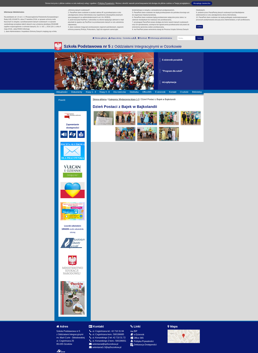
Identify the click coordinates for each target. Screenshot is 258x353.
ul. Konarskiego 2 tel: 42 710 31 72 (109, 337)
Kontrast (143, 38)
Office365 (146, 92)
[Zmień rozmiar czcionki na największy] (135, 38)
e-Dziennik (138, 334)
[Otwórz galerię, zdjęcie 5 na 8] (190, 118)
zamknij (199, 26)
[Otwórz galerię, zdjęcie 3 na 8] (147, 118)
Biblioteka (197, 92)
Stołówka (134, 92)
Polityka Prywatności (143, 341)
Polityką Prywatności (106, 3)
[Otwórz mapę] (184, 336)
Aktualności (61, 92)
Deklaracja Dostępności (145, 344)
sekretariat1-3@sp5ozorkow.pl (106, 347)
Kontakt (172, 92)
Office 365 (138, 338)
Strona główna (100, 38)
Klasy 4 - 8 (105, 92)
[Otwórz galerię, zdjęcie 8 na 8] (169, 134)
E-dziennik (160, 92)
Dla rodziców (119, 92)
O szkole (184, 92)
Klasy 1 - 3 (91, 92)
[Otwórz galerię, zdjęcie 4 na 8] (169, 118)
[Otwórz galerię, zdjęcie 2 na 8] (125, 118)
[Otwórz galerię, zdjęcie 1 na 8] (103, 118)
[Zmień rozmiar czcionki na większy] (133, 38)
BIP (135, 331)
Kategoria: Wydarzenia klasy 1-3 (123, 99)
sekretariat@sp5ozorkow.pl (105, 344)
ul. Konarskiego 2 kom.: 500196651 (109, 341)
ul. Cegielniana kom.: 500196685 (108, 334)
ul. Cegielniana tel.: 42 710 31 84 (108, 331)
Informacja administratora (161, 38)
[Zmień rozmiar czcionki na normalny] (131, 38)
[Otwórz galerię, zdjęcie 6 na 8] (125, 134)
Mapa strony (115, 38)
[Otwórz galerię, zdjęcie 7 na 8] (147, 134)
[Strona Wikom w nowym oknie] (60, 351)
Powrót (61, 100)
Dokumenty (76, 92)
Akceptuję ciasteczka (201, 3)
